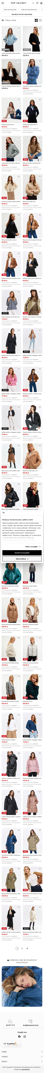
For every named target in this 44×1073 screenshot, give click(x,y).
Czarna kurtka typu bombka (31, 53)
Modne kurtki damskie (22, 14)
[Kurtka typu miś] (32, 687)
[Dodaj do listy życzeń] (18, 28)
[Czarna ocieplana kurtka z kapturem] (11, 764)
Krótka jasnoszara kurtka (30, 663)
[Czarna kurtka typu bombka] (32, 39)
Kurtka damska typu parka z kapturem (11, 355)
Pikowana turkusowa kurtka (10, 586)
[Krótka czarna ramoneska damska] (32, 264)
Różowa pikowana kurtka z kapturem (32, 778)
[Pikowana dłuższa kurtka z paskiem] (32, 917)
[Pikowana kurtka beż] (32, 187)
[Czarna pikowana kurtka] (32, 494)
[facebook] (19, 1036)
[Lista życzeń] (37, 3)
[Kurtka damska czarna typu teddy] (11, 917)
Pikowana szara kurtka (30, 586)
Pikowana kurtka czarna (9, 240)
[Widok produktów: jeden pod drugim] (40, 20)
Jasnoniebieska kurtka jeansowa (11, 53)
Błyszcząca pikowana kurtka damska (11, 509)
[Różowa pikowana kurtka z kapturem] (32, 764)
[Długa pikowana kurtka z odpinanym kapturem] (11, 879)
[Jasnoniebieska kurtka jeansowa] (11, 39)
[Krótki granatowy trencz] (32, 110)
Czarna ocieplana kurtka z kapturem (11, 778)
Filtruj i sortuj (11, 20)
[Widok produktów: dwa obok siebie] (36, 20)
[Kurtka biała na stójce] (11, 725)
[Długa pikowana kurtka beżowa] (11, 610)
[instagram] (25, 1036)
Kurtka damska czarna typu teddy (11, 932)
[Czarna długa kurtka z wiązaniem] (11, 802)
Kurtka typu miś (27, 701)
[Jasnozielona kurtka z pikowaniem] (11, 148)
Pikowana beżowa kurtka (30, 624)
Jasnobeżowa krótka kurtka (10, 663)
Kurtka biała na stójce (8, 740)
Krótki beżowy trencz (8, 124)
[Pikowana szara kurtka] (32, 571)
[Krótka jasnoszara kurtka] (32, 648)
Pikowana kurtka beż (29, 201)
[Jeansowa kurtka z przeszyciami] (32, 72)
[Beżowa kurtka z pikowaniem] (32, 148)
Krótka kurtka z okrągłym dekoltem (32, 355)
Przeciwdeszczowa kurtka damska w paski (11, 317)
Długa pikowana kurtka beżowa (11, 624)
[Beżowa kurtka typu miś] (32, 456)
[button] (22, 1051)
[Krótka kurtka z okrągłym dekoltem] (32, 341)
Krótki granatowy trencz (30, 124)
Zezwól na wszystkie (22, 553)
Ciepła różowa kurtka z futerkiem (32, 817)
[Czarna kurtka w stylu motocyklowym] (32, 418)
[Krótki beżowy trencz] (11, 110)
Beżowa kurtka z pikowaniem (32, 163)
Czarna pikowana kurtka (30, 509)
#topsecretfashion (22, 962)
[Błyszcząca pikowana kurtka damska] (11, 494)
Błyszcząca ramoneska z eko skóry (11, 471)
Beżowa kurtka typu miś (30, 471)
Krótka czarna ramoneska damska (32, 278)
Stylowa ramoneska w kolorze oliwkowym (32, 317)
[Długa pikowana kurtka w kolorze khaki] (32, 840)
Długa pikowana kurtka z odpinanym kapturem (11, 894)
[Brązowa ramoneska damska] (32, 225)
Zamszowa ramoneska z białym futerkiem (32, 894)
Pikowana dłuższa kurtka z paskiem (32, 932)
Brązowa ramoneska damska (32, 240)
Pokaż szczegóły (31, 547)
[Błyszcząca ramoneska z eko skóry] (11, 456)
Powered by (17, 1069)
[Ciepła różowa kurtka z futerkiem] (32, 802)
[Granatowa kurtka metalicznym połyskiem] (11, 840)
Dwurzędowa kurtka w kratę (10, 701)
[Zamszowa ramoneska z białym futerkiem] (32, 879)
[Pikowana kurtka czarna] (11, 225)
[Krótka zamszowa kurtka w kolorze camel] (11, 264)
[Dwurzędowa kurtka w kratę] (11, 687)
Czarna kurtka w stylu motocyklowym (32, 432)
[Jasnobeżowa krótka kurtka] (11, 648)
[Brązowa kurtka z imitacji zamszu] (32, 379)
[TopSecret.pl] (18, 3)
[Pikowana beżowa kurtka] (32, 610)
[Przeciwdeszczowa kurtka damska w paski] (11, 302)
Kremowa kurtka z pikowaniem (11, 201)
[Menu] (4, 3)
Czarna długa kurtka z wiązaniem (11, 817)
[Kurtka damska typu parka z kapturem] (11, 341)
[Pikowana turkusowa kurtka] (11, 571)
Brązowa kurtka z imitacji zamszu (32, 394)
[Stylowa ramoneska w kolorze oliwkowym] (32, 302)
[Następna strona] (27, 948)
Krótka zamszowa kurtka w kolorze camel (11, 278)
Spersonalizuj (21, 559)
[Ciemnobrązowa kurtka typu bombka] (11, 72)
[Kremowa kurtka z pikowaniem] (11, 187)
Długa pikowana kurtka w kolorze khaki (32, 855)
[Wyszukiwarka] (33, 3)
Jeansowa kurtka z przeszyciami (32, 86)
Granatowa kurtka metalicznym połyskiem (11, 855)
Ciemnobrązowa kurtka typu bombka (11, 86)
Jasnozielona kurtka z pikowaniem (11, 163)
